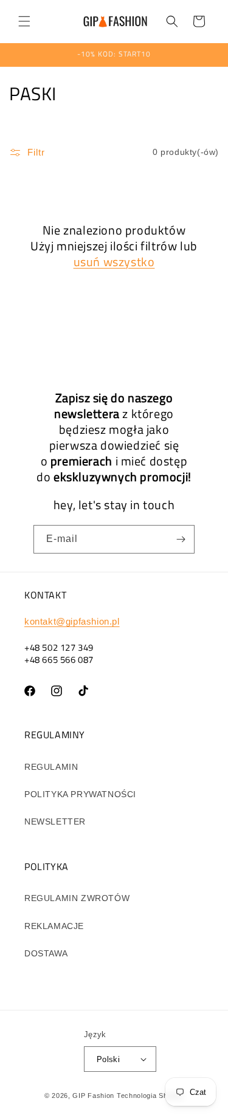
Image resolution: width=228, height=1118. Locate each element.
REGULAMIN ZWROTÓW (77, 898)
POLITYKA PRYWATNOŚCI (80, 794)
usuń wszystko (114, 262)
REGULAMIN (51, 767)
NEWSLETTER (55, 821)
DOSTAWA (45, 953)
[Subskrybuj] (180, 539)
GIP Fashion (93, 1095)
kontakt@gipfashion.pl (72, 621)
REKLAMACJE (54, 926)
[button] (24, 21)
